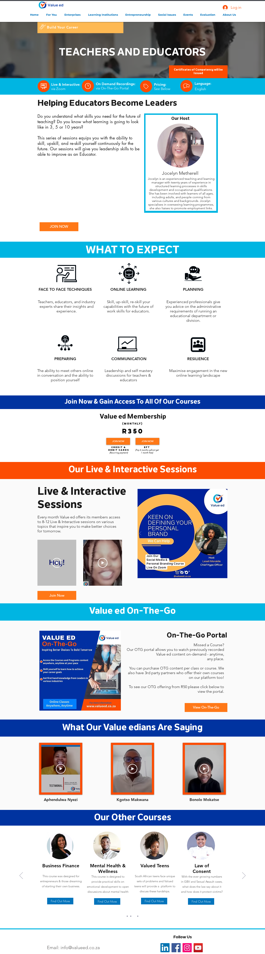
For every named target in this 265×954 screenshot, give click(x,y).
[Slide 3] (184, 571)
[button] (52, 14)
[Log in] (225, 7)
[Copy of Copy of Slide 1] (134, 916)
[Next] (225, 533)
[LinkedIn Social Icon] (165, 947)
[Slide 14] (175, 571)
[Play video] (57, 563)
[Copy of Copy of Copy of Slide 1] (137, 916)
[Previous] (140, 533)
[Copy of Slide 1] (130, 916)
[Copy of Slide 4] (180, 571)
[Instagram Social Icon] (187, 947)
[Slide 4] (189, 571)
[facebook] (176, 947)
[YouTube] (198, 947)
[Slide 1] (127, 916)
